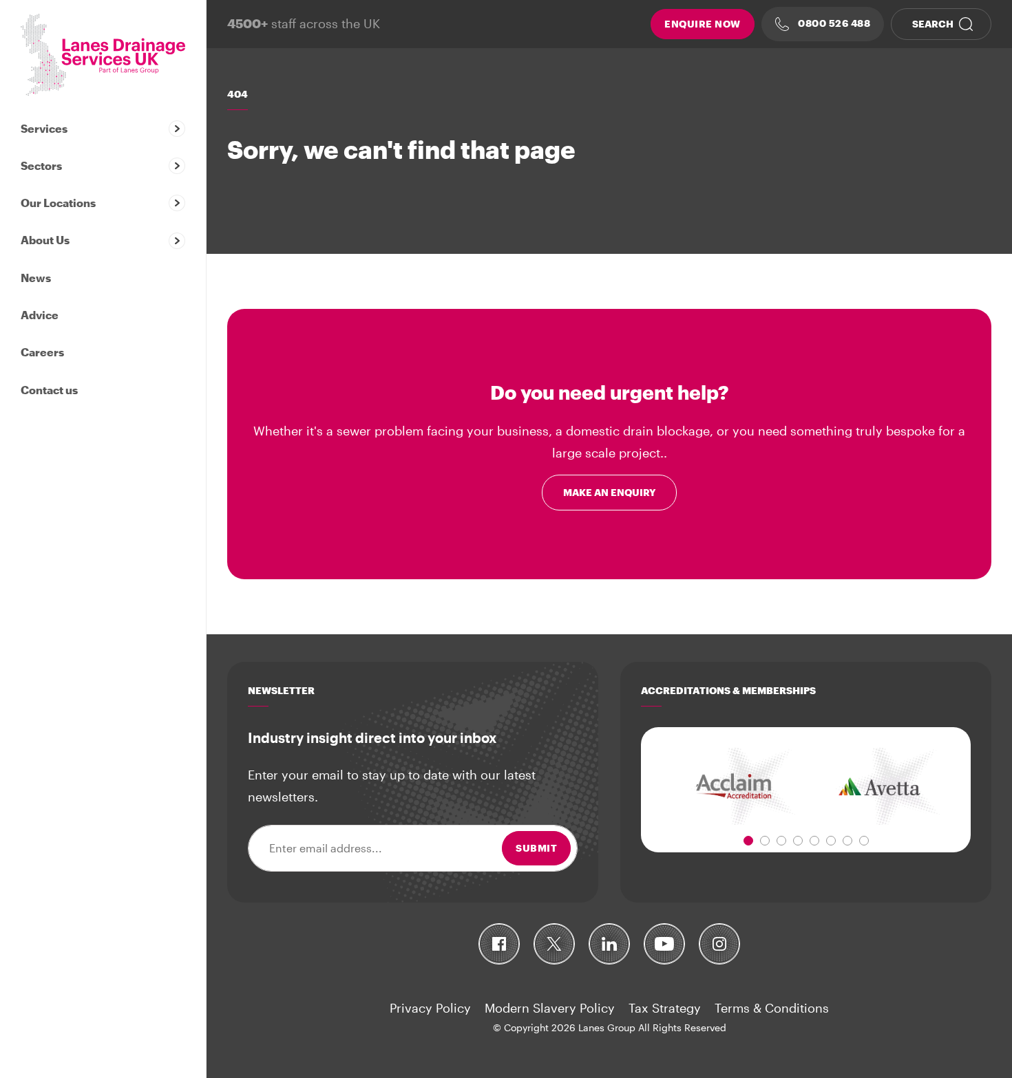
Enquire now (702, 24)
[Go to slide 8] (864, 840)
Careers (42, 351)
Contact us (49, 389)
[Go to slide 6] (831, 840)
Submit (536, 848)
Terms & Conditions (772, 1007)
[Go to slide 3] (781, 840)
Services (44, 128)
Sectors (41, 165)
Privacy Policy (430, 1007)
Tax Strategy (665, 1007)
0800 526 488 (833, 23)
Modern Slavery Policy (550, 1007)
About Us (45, 239)
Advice (40, 314)
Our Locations (58, 202)
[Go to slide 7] (847, 840)
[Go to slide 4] (798, 840)
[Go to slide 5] (814, 840)
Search (932, 24)
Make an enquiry (609, 492)
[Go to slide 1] (748, 840)
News (36, 277)
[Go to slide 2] (765, 840)
